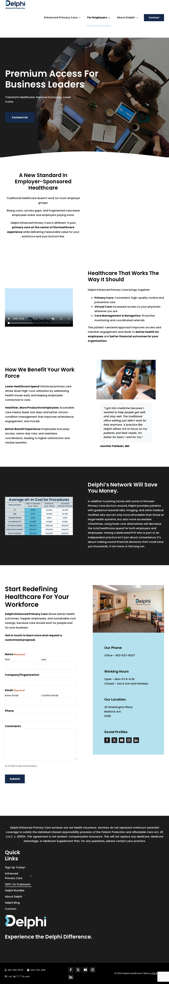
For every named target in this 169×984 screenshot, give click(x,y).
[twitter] (114, 740)
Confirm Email (49, 695)
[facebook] (107, 740)
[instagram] (129, 740)
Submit (15, 779)
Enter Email (11, 695)
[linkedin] (136, 740)
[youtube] (121, 740)
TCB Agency (157, 973)
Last (43, 659)
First (7, 659)
